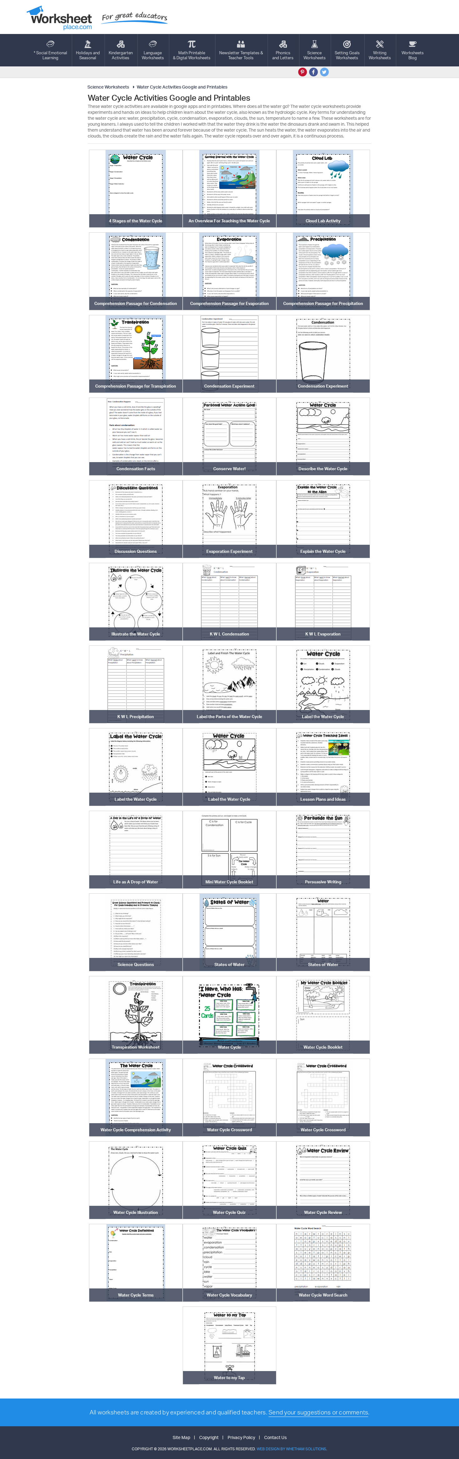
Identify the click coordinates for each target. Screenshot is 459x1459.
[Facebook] (313, 72)
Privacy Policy (241, 1437)
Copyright (209, 1437)
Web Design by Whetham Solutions (291, 1449)
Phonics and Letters (283, 55)
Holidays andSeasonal (88, 55)
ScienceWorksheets (315, 55)
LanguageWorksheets (153, 55)
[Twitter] (324, 72)
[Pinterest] (302, 72)
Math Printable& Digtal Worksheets (191, 55)
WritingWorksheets (380, 55)
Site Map (181, 1437)
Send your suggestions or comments (318, 1412)
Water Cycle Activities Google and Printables (182, 86)
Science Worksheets (108, 86)
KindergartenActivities (121, 55)
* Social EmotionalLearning (50, 55)
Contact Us (275, 1437)
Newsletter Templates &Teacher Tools (241, 55)
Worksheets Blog (413, 55)
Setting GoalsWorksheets (347, 55)
